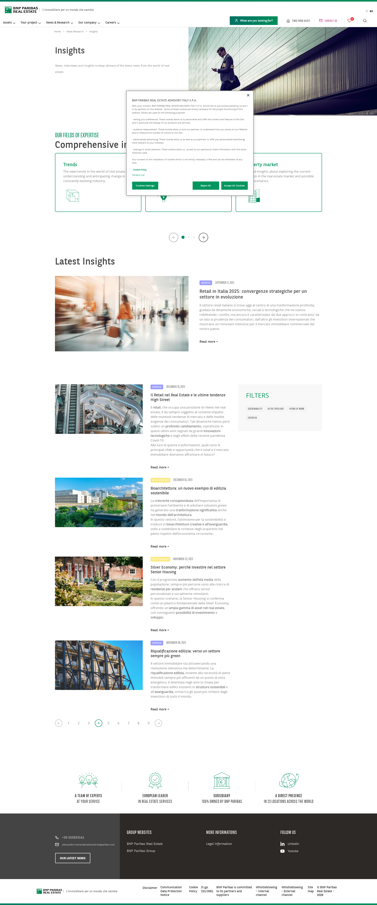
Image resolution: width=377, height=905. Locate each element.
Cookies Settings (145, 185)
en (371, 11)
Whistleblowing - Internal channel (266, 891)
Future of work (296, 408)
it (367, 11)
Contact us (331, 21)
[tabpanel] (98, 182)
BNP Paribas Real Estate (145, 844)
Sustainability (255, 408)
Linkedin (293, 844)
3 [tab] (194, 237)
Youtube (293, 851)
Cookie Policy (193, 889)
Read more (207, 341)
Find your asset (301, 21)
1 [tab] (183, 237)
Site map (311, 889)
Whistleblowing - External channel (292, 891)
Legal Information (219, 844)
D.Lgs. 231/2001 (207, 889)
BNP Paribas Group (141, 851)
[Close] (248, 95)
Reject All (206, 185)
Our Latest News (73, 858)
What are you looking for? (256, 20)
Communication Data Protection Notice (171, 891)
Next (203, 237)
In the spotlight (276, 408)
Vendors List (138, 174)
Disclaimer (150, 888)
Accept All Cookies (234, 185)
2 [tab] (188, 237)
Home (57, 31)
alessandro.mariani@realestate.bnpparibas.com (88, 844)
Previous (173, 237)
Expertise (252, 418)
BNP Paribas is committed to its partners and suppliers (234, 891)
